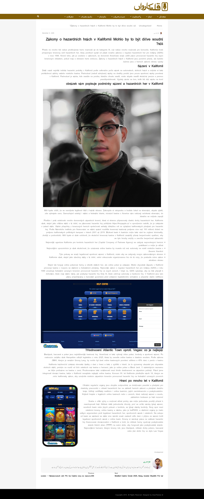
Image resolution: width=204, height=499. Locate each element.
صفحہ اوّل (162, 16)
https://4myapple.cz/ (120, 223)
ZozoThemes (156, 495)
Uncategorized (145, 25)
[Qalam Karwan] (151, 7)
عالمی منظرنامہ (86, 16)
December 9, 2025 (48, 33)
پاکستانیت (136, 16)
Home (159, 25)
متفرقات (70, 16)
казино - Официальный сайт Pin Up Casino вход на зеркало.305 (67, 475)
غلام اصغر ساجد (146, 462)
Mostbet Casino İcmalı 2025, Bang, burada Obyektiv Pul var (139, 475)
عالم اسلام (102, 16)
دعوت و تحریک (119, 16)
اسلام (150, 16)
